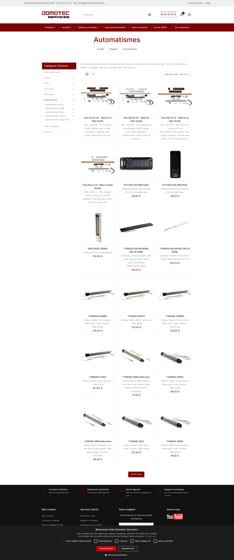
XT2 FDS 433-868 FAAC (174, 185)
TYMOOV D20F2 (136, 316)
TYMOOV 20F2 (136, 441)
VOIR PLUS (136, 474)
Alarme (47, 78)
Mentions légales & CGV (53, 525)
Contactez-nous (87, 516)
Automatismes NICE (54, 104)
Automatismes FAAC (54, 112)
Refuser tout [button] (128, 548)
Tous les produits (52, 72)
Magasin (113, 49)
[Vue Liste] (93, 74)
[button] (117, 555)
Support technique (89, 520)
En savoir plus (150, 536)
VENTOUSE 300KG (98, 248)
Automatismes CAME (54, 108)
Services (47, 132)
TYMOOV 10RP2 (174, 441)
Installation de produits (91, 525)
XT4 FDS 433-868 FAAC (136, 185)
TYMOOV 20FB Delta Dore (97, 441)
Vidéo (46, 83)
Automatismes (130, 49)
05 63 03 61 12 (65, 3)
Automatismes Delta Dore (57, 120)
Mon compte (48, 516)
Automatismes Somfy (55, 116)
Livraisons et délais (50, 520)
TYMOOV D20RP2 (97, 316)
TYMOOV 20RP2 (174, 377)
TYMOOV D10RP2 (175, 316)
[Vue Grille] (87, 74)
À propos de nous (195, 3)
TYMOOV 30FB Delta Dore (136, 377)
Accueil (100, 49)
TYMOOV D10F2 (97, 377)
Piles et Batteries (52, 126)
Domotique (49, 89)
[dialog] (117, 543)
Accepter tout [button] (106, 548)
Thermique (49, 94)
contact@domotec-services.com (90, 3)
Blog (208, 3)
